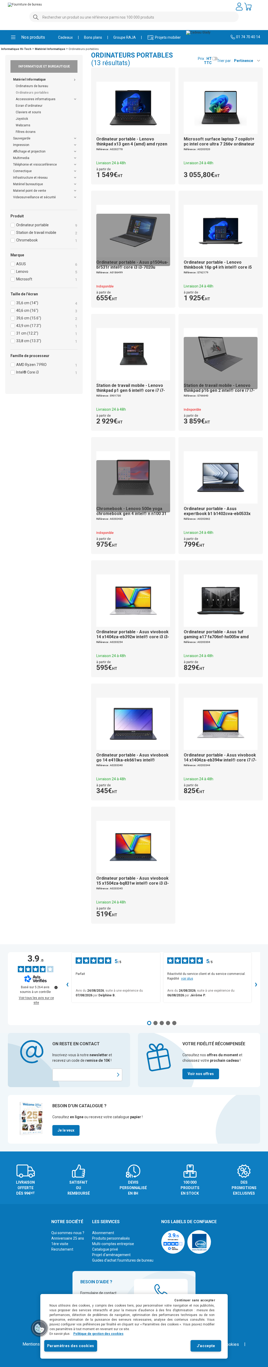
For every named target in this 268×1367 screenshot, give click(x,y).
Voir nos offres (201, 1074)
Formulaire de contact (98, 1293)
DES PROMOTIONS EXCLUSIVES (244, 1187)
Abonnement (103, 1233)
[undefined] (56, 987)
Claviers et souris (28, 112)
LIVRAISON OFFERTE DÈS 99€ (25, 1187)
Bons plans (93, 37)
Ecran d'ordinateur (29, 106)
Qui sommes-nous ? (67, 1233)
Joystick (22, 119)
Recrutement (62, 1249)
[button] (39, 1328)
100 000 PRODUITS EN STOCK (190, 1187)
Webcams (23, 125)
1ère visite (59, 1244)
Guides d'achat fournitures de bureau (122, 1260)
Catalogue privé (105, 1249)
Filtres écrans (26, 132)
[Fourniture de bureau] (27, 5)
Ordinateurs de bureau (32, 86)
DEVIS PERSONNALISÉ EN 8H (133, 1187)
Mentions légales (38, 1344)
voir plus (187, 978)
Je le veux (66, 1130)
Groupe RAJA (124, 37)
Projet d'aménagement (111, 1255)
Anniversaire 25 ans (67, 1238)
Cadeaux (65, 37)
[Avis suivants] (256, 984)
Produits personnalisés (111, 1238)
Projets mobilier (164, 37)
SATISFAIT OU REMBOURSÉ (79, 1187)
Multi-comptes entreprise (113, 1244)
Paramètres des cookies (70, 1346)
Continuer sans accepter (194, 1300)
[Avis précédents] (67, 984)
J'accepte (206, 1346)
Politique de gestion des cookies (98, 1334)
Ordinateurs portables (32, 92)
